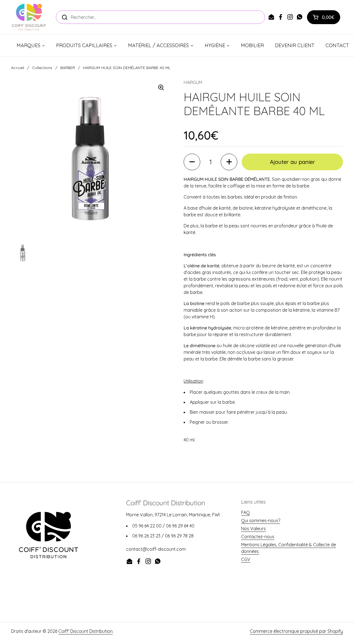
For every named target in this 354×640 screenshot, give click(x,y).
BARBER (67, 67)
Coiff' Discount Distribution (85, 631)
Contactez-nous (257, 536)
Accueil (17, 67)
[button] (323, 17)
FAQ (245, 512)
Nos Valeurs (253, 528)
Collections (42, 67)
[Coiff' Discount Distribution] (29, 17)
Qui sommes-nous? (260, 520)
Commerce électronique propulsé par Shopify (296, 631)
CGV (245, 559)
